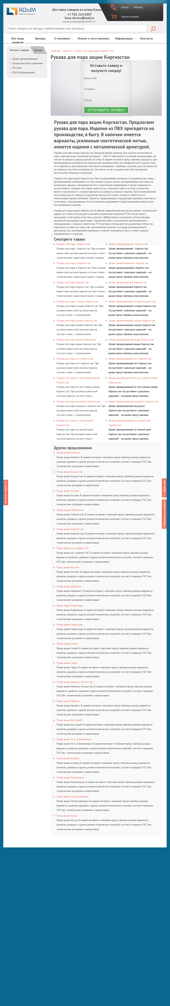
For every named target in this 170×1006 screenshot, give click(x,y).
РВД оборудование (23, 72)
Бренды (40, 38)
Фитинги (17, 67)
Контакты (138, 7)
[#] (164, 487)
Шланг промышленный (25, 58)
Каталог (125, 7)
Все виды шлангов (17, 40)
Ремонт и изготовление (93, 38)
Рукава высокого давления (27, 63)
